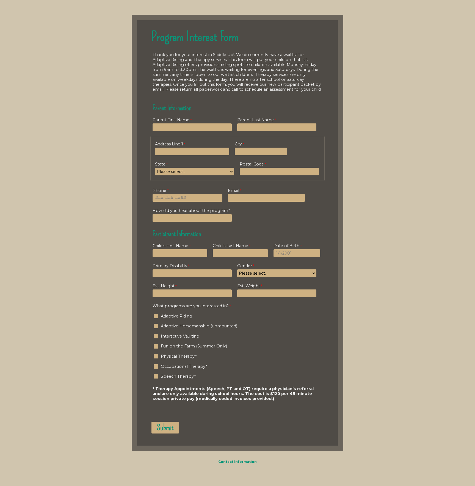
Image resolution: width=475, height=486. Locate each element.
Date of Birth (286, 245)
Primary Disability (170, 265)
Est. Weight (248, 285)
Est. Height (164, 285)
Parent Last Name (255, 119)
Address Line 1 (169, 144)
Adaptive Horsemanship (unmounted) (199, 326)
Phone (159, 190)
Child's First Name (170, 245)
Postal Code (252, 164)
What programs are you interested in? (191, 305)
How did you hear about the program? (191, 210)
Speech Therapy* (178, 376)
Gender (244, 265)
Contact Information (237, 462)
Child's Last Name (230, 245)
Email (233, 190)
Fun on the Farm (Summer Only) (194, 346)
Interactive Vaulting (180, 336)
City (238, 144)
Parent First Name (171, 119)
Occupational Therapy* (184, 366)
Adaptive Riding (176, 316)
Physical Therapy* (179, 356)
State (160, 164)
